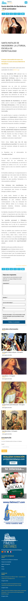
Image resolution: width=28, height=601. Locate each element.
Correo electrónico (8, 302)
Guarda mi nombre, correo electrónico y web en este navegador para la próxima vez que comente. (14, 316)
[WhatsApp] (15, 14)
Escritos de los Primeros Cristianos (9, 559)
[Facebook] (3, 14)
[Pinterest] (19, 14)
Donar (2, 569)
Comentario (6, 283)
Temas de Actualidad (6, 562)
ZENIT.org (16, 70)
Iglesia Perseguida (5, 564)
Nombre (5, 297)
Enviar (4, 451)
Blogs (2, 566)
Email (2, 444)
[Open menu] (26, 2)
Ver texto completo (21, 265)
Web (4, 307)
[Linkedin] (11, 14)
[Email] (23, 14)
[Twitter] (7, 14)
